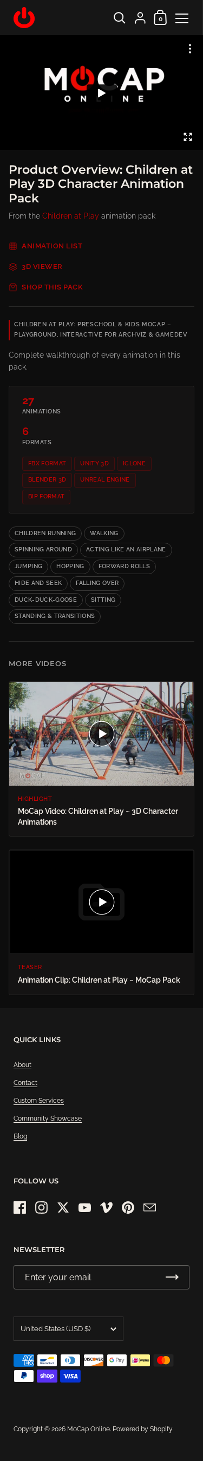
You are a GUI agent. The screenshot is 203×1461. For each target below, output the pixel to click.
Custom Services (39, 1100)
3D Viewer (42, 266)
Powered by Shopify (143, 1429)
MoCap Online (88, 1429)
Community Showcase (48, 1118)
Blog (20, 1136)
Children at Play (70, 216)
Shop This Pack (52, 287)
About (22, 1065)
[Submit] (172, 1277)
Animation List (52, 246)
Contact (25, 1083)
